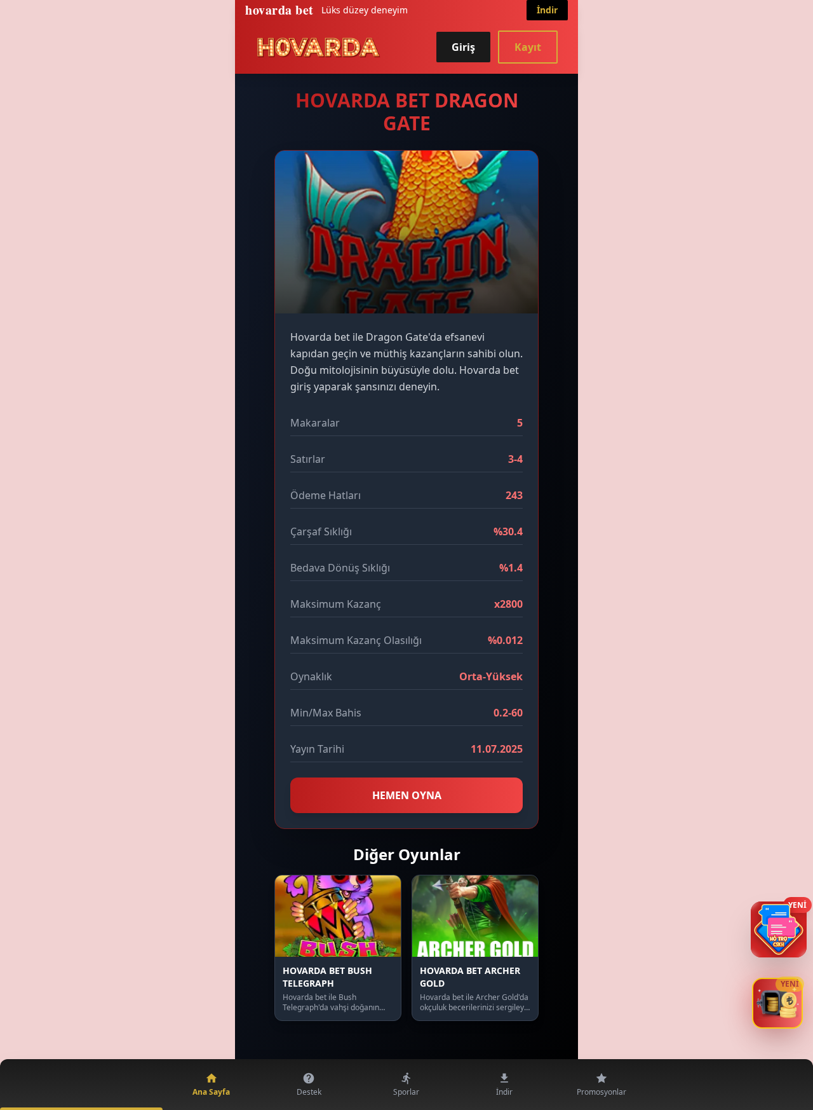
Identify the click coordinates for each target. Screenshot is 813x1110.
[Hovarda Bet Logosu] (318, 47)
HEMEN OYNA (406, 795)
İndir (547, 10)
